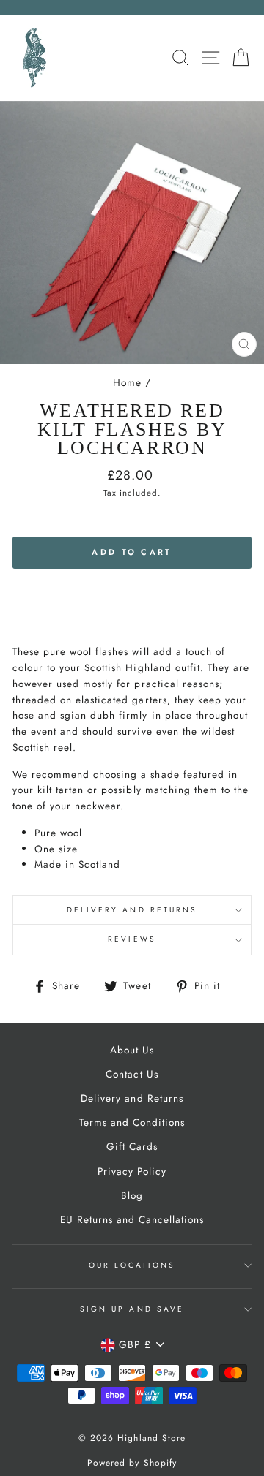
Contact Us (132, 1074)
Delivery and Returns (132, 909)
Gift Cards (132, 1146)
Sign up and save (132, 1308)
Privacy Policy (132, 1171)
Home (127, 382)
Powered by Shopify (131, 1462)
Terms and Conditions (132, 1122)
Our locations (132, 1265)
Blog (132, 1195)
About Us (132, 1049)
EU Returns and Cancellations (132, 1219)
